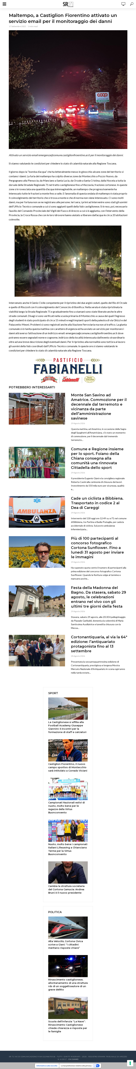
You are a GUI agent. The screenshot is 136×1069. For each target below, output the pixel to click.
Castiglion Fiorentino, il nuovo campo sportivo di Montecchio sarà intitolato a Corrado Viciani (67, 767)
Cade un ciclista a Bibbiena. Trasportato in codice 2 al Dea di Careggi (97, 503)
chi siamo (73, 1059)
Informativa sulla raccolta (46, 1066)
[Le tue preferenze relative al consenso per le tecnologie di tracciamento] (130, 1063)
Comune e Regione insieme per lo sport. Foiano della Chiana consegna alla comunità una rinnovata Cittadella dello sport (97, 458)
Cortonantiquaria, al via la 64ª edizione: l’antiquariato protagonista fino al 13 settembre (99, 644)
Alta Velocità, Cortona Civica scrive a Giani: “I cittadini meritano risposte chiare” (65, 944)
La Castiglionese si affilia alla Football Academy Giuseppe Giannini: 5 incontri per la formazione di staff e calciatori (67, 727)
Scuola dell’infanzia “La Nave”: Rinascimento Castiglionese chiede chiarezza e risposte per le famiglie (67, 1026)
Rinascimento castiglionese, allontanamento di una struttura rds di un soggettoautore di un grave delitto (68, 984)
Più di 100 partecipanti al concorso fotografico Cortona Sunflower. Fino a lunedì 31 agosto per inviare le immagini (97, 547)
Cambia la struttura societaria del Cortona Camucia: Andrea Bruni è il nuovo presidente (66, 889)
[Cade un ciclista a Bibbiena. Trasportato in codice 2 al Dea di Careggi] (37, 512)
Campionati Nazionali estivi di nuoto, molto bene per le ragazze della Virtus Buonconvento (66, 807)
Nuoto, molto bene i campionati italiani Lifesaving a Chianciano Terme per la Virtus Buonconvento (67, 849)
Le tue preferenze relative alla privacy (76, 1066)
